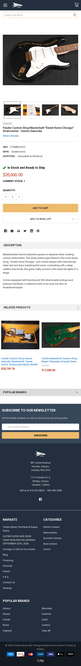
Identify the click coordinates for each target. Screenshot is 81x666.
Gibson (7, 608)
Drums (46, 549)
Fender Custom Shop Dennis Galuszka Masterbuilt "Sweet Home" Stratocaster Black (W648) (19, 361)
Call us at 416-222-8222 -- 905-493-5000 (40, 490)
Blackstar (47, 608)
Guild (44, 619)
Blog (5, 554)
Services (7, 565)
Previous (70, 307)
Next (77, 307)
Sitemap (7, 588)
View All (46, 630)
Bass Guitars (50, 543)
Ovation (46, 625)
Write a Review (11, 135)
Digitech (7, 630)
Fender (6, 619)
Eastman (46, 613)
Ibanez (6, 613)
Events (6, 571)
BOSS (6, 625)
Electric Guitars (51, 527)
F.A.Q (5, 577)
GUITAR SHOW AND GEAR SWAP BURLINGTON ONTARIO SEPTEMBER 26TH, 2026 (19, 540)
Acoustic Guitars (52, 538)
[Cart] (77, 5)
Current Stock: (14, 181)
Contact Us (9, 582)
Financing (8, 560)
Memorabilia (50, 532)
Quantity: (9, 190)
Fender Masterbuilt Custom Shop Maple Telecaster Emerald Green (59, 360)
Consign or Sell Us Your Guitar (19, 549)
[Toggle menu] (5, 5)
